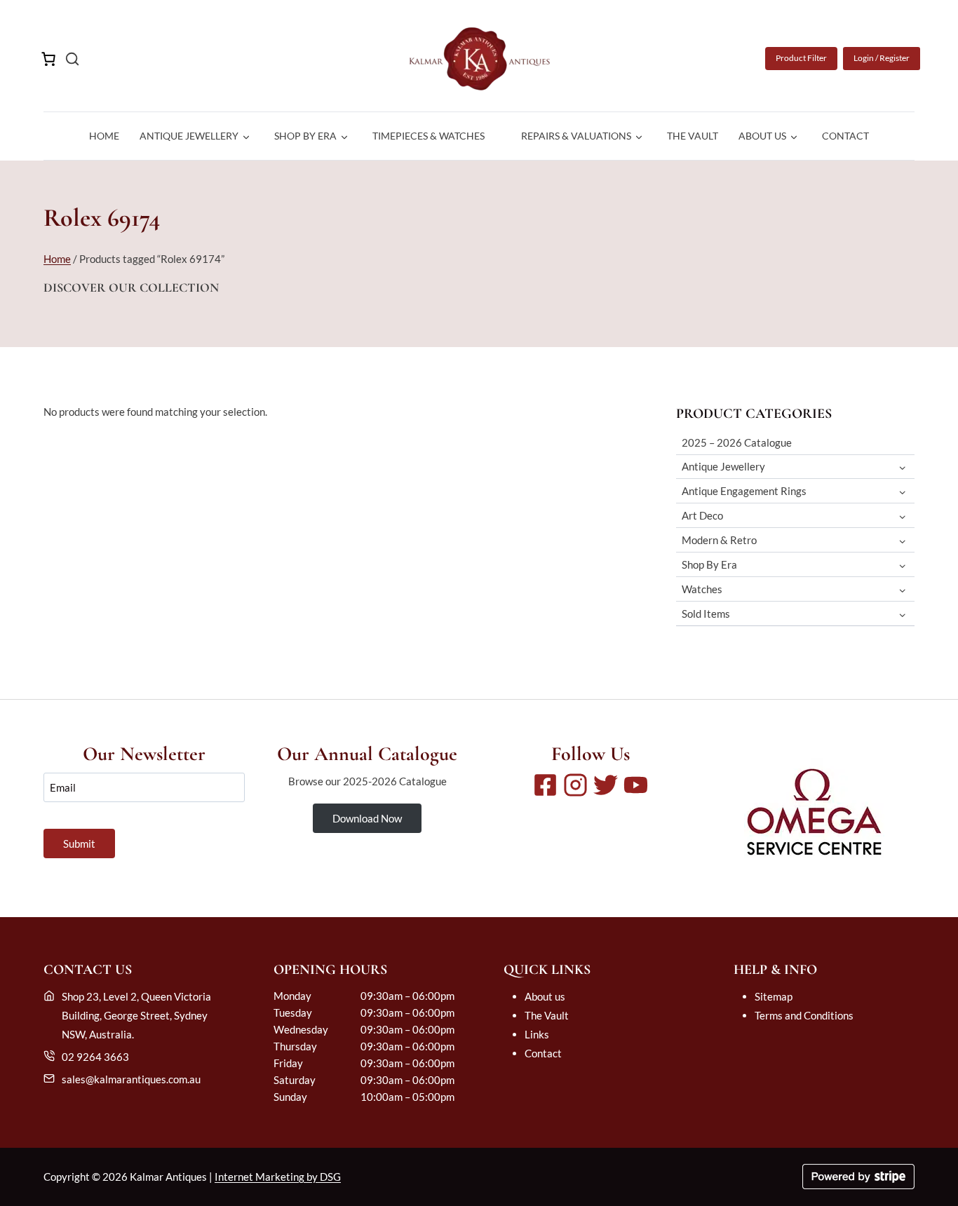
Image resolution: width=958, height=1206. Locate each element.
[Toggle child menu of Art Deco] (903, 515)
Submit (79, 843)
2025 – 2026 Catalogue (737, 442)
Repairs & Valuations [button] (576, 136)
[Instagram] (575, 785)
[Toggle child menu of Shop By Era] (903, 564)
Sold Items (706, 613)
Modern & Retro (719, 540)
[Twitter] (605, 785)
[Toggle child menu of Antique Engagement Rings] (903, 491)
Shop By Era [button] (305, 136)
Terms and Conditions (804, 1015)
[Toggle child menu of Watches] (903, 589)
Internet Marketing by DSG (278, 1176)
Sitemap (773, 996)
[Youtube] (635, 785)
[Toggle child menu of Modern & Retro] (903, 540)
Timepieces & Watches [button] (428, 136)
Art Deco (702, 515)
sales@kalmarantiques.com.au (131, 1079)
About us (545, 996)
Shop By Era (709, 564)
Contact (845, 136)
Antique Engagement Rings (744, 491)
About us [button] (762, 136)
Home (104, 136)
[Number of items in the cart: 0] (48, 58)
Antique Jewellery (723, 466)
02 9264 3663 (95, 1056)
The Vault (692, 136)
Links (537, 1034)
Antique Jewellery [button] (189, 136)
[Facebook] (545, 785)
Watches (702, 589)
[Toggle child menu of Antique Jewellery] (903, 466)
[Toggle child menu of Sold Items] (903, 613)
